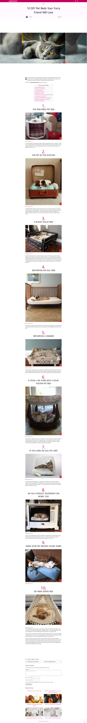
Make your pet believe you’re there (42, 99)
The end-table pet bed (39, 87)
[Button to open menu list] (77, 1)
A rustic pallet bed (38, 90)
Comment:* (27, 669)
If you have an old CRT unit (40, 96)
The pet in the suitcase (39, 88)
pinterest (31, 141)
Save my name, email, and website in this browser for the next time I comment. (39, 682)
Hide (47, 85)
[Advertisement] (43, 26)
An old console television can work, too (42, 97)
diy (43, 3)
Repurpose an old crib (39, 91)
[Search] (75, 1)
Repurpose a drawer (39, 93)
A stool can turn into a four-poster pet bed (43, 94)
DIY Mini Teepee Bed (39, 100)
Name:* (26, 677)
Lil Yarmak (30, 16)
